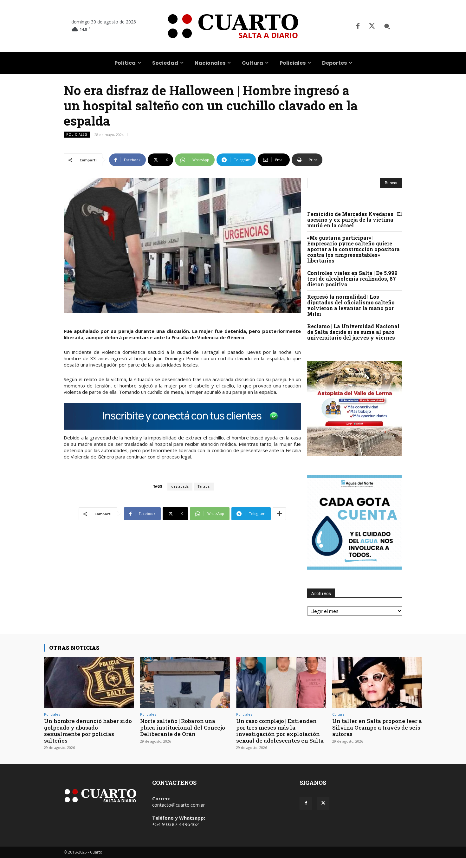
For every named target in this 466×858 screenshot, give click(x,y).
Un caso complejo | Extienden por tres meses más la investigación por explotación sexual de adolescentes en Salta (280, 730)
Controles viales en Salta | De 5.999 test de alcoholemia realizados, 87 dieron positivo (352, 279)
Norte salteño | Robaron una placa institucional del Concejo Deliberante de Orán (182, 727)
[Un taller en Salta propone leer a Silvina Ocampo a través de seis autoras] (377, 682)
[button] (387, 26)
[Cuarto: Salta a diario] (233, 26)
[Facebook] (358, 26)
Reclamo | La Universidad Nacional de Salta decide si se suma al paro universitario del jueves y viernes (353, 332)
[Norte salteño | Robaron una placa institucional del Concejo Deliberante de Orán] (185, 682)
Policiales (76, 134)
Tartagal (203, 486)
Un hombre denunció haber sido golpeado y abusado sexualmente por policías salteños (88, 730)
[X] (371, 26)
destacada (180, 486)
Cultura (338, 714)
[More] (279, 513)
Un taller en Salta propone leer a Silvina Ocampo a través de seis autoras (377, 727)
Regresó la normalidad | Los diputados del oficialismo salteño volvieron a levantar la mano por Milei (351, 305)
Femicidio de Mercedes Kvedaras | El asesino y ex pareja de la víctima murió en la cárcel (354, 220)
